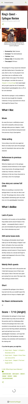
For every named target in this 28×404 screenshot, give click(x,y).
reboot (23, 373)
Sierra (15, 376)
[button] (3, 24)
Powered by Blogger (15, 401)
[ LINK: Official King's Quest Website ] (12, 369)
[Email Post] (3, 372)
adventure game (6, 373)
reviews (10, 376)
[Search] (26, 2)
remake (4, 376)
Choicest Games (8, 2)
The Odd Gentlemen (7, 378)
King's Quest (16, 373)
